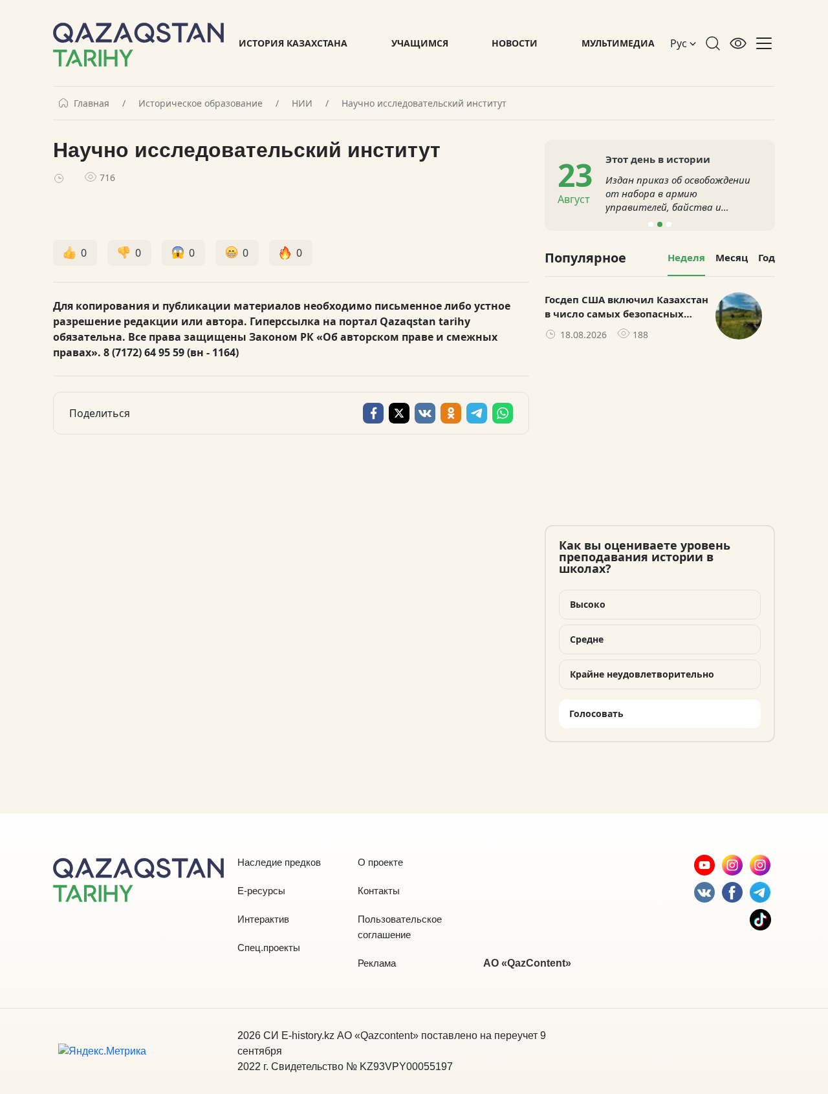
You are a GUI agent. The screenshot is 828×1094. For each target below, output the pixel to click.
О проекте (380, 862)
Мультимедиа (618, 43)
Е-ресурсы (261, 890)
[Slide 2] (659, 224)
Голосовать (596, 713)
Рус (680, 43)
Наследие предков (279, 862)
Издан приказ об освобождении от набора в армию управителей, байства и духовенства (677, 193)
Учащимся (419, 43)
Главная (91, 103)
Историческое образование (200, 103)
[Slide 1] (650, 224)
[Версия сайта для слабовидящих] (738, 43)
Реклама (377, 963)
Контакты (379, 890)
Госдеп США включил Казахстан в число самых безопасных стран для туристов (626, 307)
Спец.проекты (268, 947)
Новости (515, 43)
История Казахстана (293, 43)
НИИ (302, 103)
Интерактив (263, 919)
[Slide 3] (668, 224)
